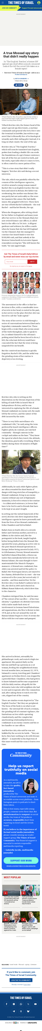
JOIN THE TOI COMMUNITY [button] (21, 980)
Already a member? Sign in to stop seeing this (21, 866)
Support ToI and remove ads (32, 8)
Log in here (27, 984)
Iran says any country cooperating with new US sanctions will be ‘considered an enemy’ (11, 900)
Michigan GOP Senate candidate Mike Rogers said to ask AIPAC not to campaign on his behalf (30, 926)
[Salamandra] (32, 1022)
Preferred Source (21, 74)
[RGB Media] (16, 1023)
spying (27, 964)
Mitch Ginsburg (21, 78)
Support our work (21, 860)
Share (20, 85)
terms (30, 266)
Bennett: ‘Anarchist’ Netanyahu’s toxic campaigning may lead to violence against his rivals (10, 926)
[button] (38, 2)
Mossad (21, 964)
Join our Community (9, 8)
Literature (33, 964)
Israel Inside (13, 964)
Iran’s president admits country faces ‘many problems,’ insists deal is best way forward (29, 900)
